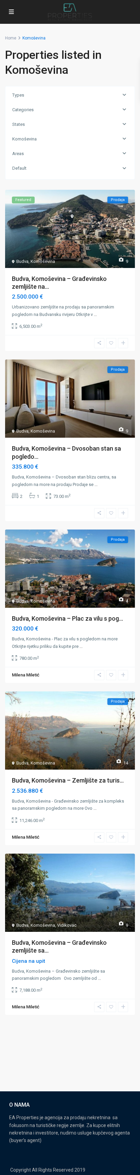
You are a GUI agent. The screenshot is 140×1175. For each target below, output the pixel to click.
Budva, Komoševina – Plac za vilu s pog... (67, 618)
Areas (18, 153)
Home (10, 38)
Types (18, 95)
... (95, 314)
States (18, 124)
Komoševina (24, 138)
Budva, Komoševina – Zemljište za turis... (68, 780)
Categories (23, 109)
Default (19, 168)
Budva (22, 261)
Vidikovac (66, 925)
